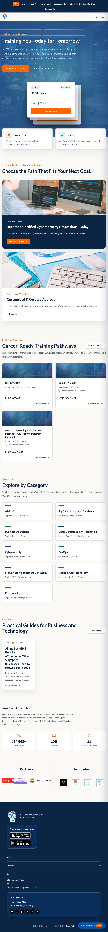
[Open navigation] (103, 16)
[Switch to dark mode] (96, 17)
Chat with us (92, 925)
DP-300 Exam (12, 382)
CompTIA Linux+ (40, 92)
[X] (32, 911)
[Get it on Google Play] (20, 843)
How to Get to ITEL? (19, 897)
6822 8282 (21, 902)
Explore (10, 866)
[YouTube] (17, 911)
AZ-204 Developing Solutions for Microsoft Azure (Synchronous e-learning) (23, 433)
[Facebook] (12, 911)
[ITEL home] (5, 16)
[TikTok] (37, 911)
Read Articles (97, 630)
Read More (14, 314)
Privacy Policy (70, 926)
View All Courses (95, 345)
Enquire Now (51, 110)
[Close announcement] (103, 6)
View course (40, 403)
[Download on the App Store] (20, 835)
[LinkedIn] (22, 911)
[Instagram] (27, 911)
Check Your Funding (43, 68)
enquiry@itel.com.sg (24, 906)
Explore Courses (52, 9)
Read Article (11, 685)
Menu (9, 857)
